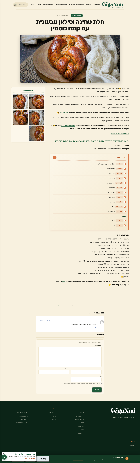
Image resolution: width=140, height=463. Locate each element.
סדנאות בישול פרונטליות (76, 5)
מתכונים (88, 5)
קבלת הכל (42, 458)
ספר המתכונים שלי (61, 5)
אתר (100, 376)
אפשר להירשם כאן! (68, 126)
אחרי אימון (81, 426)
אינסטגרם (132, 445)
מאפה (66, 305)
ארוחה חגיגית (85, 305)
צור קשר (32, 5)
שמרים (50, 305)
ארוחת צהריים (80, 416)
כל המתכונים (52, 412)
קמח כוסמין (61, 305)
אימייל (67, 368)
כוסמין (70, 305)
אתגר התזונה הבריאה (22, 423)
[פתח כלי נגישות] (4, 457)
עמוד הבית (97, 5)
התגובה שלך (98, 345)
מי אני (39, 5)
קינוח (82, 423)
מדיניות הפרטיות (78, 460)
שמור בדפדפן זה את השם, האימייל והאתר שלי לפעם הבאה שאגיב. (81, 383)
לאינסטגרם (64, 113)
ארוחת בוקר (80, 433)
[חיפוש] (15, 5)
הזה (63, 282)
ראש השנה (55, 305)
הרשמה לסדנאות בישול (120, 134)
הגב (95, 327)
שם (100, 368)
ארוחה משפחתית (77, 15)
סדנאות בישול (24, 419)
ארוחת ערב (81, 412)
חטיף (82, 430)
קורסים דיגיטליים (48, 5)
